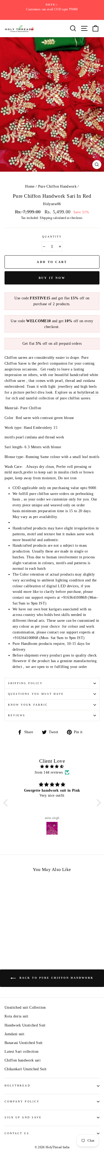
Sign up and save (23, 1117)
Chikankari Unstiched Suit (26, 1069)
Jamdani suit (14, 1034)
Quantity (52, 236)
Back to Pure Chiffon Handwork (56, 977)
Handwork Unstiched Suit (25, 1025)
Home (29, 186)
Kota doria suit (16, 1016)
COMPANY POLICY (22, 1101)
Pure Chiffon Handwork (57, 186)
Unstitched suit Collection (25, 1007)
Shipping (46, 218)
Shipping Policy (25, 683)
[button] (6, 802)
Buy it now (52, 277)
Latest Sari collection (21, 1052)
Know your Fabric (28, 704)
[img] (52, 766)
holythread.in (87, 392)
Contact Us (17, 1133)
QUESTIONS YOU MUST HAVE (36, 693)
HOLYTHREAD (17, 1085)
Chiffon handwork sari (23, 1060)
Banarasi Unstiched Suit (24, 1043)
